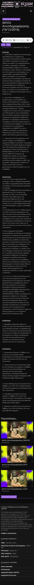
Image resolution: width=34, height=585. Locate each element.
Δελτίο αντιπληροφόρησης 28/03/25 (16, 440)
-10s (3, 45)
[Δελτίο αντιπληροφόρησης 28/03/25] (17, 423)
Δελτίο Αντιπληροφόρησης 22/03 (14, 489)
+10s (8, 45)
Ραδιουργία (5, 550)
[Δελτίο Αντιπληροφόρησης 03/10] (17, 447)
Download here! (7, 47)
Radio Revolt (5, 556)
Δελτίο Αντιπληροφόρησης (11, 19)
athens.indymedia (6, 566)
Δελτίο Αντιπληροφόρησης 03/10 (14, 464)
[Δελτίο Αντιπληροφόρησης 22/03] (17, 471)
